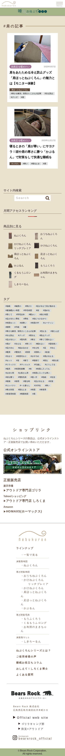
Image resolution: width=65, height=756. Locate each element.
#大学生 (37, 385)
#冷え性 (35, 348)
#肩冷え (32, 335)
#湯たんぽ (55, 331)
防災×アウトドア (32, 729)
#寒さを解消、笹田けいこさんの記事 (21, 331)
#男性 (26, 319)
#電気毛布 (22, 377)
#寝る (45, 360)
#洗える (43, 331)
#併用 (17, 381)
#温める (46, 310)
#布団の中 (35, 323)
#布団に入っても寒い (41, 373)
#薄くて (9, 314)
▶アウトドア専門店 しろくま (24, 500)
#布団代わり (21, 356)
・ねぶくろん (29, 565)
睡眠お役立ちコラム (29, 662)
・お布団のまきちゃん (34, 629)
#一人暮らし (25, 385)
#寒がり (28, 306)
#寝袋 (8, 381)
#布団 (33, 390)
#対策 (51, 381)
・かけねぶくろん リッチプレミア (35, 582)
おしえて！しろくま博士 (32, 668)
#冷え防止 (10, 335)
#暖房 (8, 352)
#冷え (52, 348)
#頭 (37, 310)
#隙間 (8, 327)
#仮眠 (8, 306)
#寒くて (28, 344)
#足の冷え (10, 348)
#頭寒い (23, 323)
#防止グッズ (45, 335)
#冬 (30, 369)
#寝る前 (55, 360)
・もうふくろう (31, 618)
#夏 (24, 327)
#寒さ (33, 339)
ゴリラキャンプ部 (33, 724)
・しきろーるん (31, 641)
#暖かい (32, 314)
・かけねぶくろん (32, 588)
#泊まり (9, 356)
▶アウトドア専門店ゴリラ (22, 490)
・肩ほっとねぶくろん (34, 594)
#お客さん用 (23, 373)
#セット (9, 360)
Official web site (32, 717)
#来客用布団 (11, 394)
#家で (25, 360)
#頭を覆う (10, 377)
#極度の (18, 306)
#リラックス (11, 365)
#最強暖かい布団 (12, 310)
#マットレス (25, 365)
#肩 (33, 394)
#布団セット (11, 323)
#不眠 (17, 327)
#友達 (47, 352)
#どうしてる (50, 365)
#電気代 (18, 352)
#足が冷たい (11, 339)
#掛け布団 (44, 314)
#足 (44, 348)
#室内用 (23, 339)
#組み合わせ (23, 348)
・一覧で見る (29, 555)
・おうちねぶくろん (34, 575)
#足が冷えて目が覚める (45, 306)
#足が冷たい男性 (12, 319)
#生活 (52, 377)
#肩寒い (37, 352)
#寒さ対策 (10, 390)
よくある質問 (25, 674)
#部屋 (27, 352)
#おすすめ (35, 356)
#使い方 (34, 377)
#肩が (8, 344)
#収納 (43, 377)
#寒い (47, 385)
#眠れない (40, 344)
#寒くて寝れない (46, 339)
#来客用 (43, 390)
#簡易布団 (24, 394)
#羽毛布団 (28, 310)
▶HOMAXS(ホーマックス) (22, 511)
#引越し (37, 365)
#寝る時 (26, 381)
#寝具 (8, 369)
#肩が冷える (48, 356)
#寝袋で (35, 360)
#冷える (18, 344)
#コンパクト (11, 385)
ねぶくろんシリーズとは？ (33, 650)
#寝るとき (22, 390)
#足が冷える (39, 381)
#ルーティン (48, 323)
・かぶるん (28, 608)
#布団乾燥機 (20, 369)
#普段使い (53, 344)
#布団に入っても (43, 369)
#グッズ (21, 335)
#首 (17, 360)
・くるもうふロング (34, 623)
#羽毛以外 (20, 314)
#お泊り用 (10, 373)
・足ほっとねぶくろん (34, 602)
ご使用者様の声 (26, 656)
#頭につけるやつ (39, 319)
